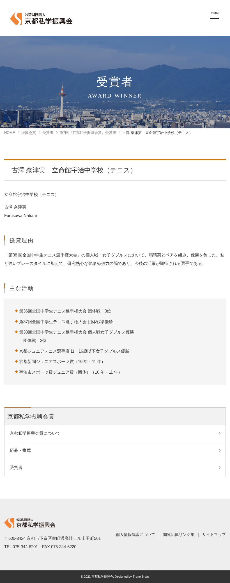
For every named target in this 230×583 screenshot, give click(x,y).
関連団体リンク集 (178, 534)
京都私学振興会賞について (35, 433)
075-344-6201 (25, 546)
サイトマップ (214, 534)
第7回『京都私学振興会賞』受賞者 (87, 133)
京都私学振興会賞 (30, 416)
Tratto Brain (141, 576)
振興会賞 (28, 133)
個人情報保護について (135, 534)
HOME (9, 133)
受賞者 (47, 133)
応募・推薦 (20, 450)
